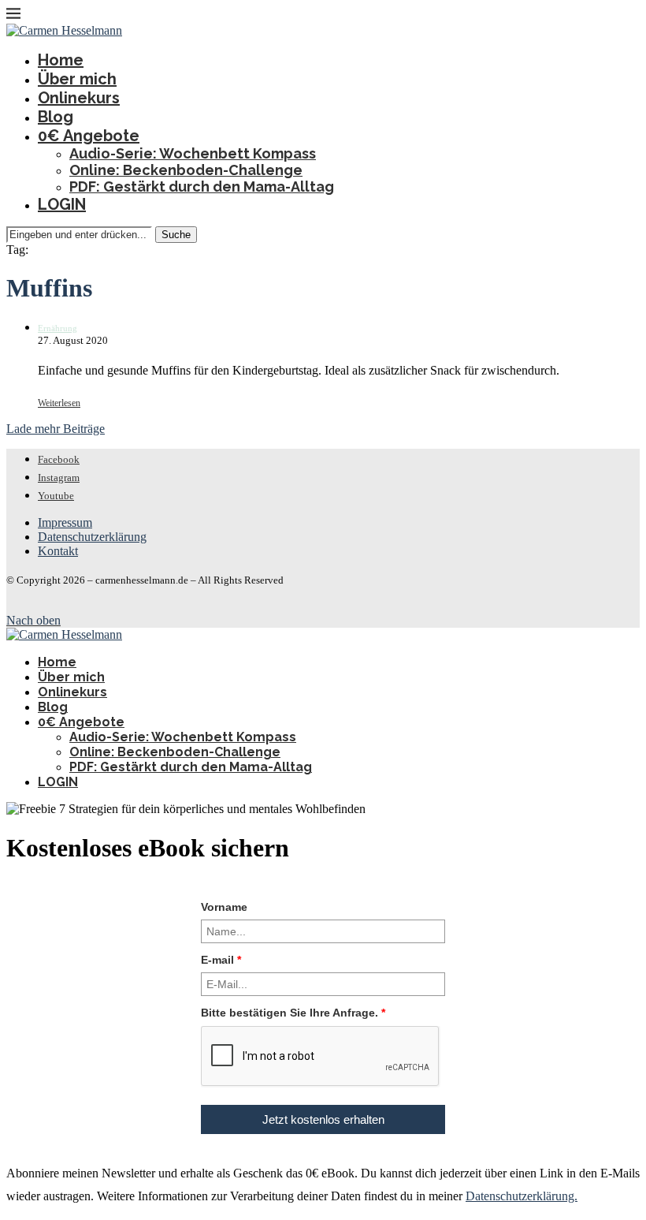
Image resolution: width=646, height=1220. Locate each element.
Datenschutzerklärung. (521, 1196)
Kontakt (58, 551)
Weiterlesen (59, 403)
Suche (176, 235)
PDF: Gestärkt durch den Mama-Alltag (201, 186)
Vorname (224, 907)
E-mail (221, 959)
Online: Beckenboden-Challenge (186, 170)
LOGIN (62, 204)
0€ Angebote (88, 135)
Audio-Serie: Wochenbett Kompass (192, 153)
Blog (55, 116)
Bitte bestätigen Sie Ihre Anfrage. (293, 1012)
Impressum (65, 522)
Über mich (77, 78)
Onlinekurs (79, 97)
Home (61, 59)
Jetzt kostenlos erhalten (323, 1119)
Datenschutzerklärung (92, 536)
